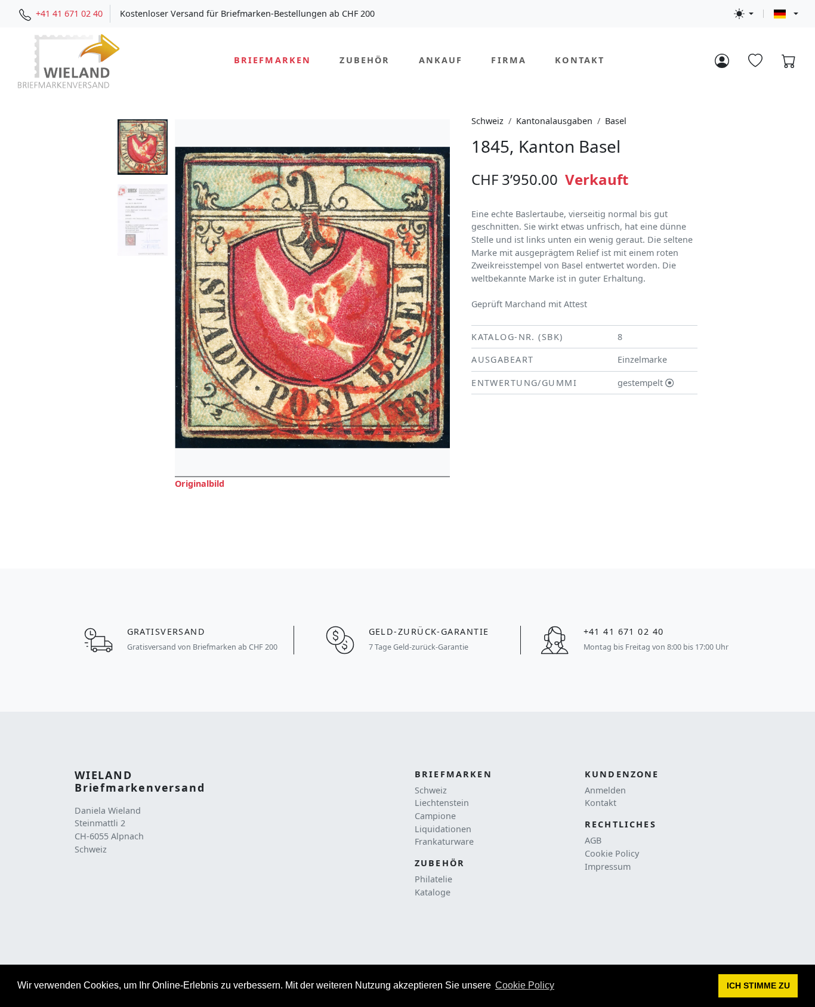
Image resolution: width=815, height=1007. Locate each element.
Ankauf (441, 60)
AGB (593, 840)
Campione (435, 815)
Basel (615, 120)
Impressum (608, 866)
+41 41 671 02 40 (69, 13)
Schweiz (487, 120)
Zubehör (364, 60)
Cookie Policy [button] (524, 985)
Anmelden (605, 790)
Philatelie (433, 879)
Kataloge (432, 892)
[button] (758, 986)
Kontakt (579, 60)
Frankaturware (444, 841)
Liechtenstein (442, 802)
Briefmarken (272, 60)
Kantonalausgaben (554, 120)
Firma (508, 60)
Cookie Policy (612, 853)
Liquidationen (443, 829)
